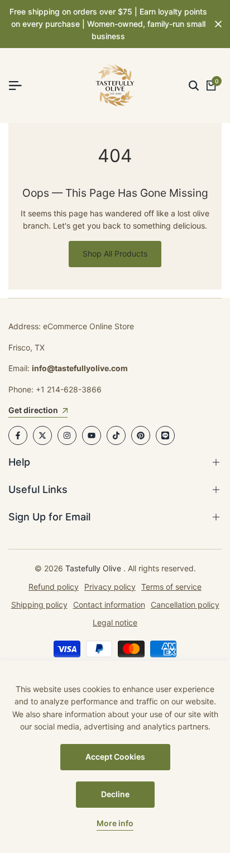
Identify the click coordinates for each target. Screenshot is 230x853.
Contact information (109, 604)
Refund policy (53, 586)
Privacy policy (110, 586)
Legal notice (115, 622)
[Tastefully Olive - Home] (115, 85)
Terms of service (171, 586)
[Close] (216, 24)
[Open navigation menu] (19, 85)
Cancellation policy (185, 604)
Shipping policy (39, 604)
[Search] (194, 85)
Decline (115, 794)
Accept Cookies (115, 756)
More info (115, 823)
